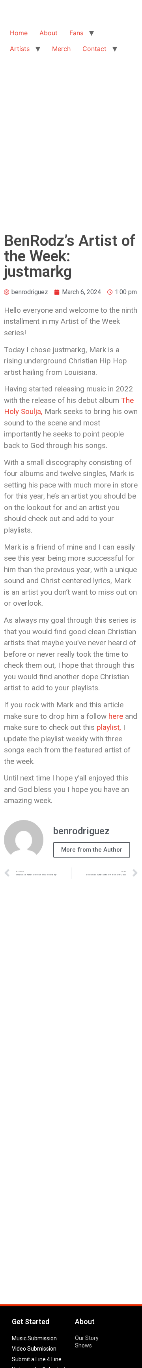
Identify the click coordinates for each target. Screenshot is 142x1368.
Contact (94, 49)
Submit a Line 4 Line (37, 1359)
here (115, 716)
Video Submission (34, 1348)
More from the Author (91, 849)
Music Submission (34, 1338)
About (48, 33)
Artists (20, 49)
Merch (61, 49)
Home (19, 33)
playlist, (109, 727)
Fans (76, 33)
